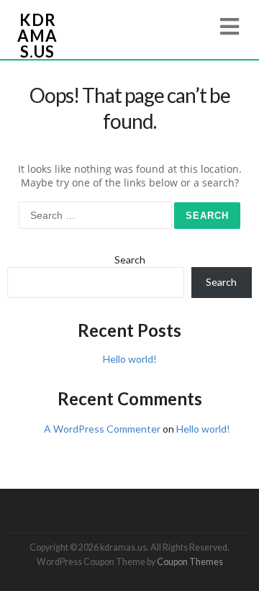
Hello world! (130, 359)
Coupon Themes (190, 561)
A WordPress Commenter (102, 429)
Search (129, 259)
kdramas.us (37, 35)
